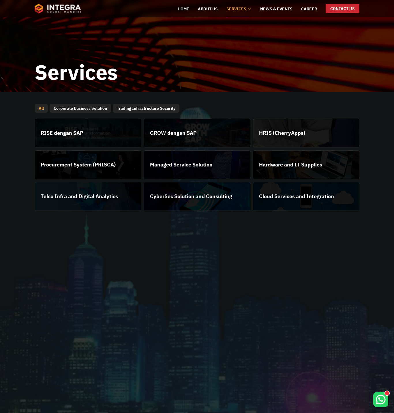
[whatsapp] (380, 396)
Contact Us (342, 8)
